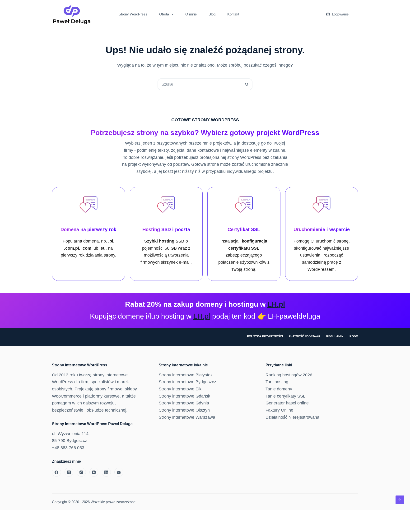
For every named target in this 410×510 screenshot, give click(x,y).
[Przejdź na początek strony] (400, 499)
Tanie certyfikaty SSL (285, 396)
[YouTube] (93, 472)
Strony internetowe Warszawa (187, 417)
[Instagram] (81, 472)
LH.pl (276, 304)
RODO (353, 336)
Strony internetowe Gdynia (184, 403)
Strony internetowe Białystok (186, 375)
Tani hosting (277, 381)
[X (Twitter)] (69, 472)
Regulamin (335, 336)
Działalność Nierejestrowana (292, 417)
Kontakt (233, 14)
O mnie (191, 14)
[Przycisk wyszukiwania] (246, 84)
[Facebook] (56, 472)
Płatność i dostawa (304, 336)
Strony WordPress (133, 14)
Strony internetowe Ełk (180, 389)
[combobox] (199, 84)
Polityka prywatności (265, 336)
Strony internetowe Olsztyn (184, 410)
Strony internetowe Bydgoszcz (187, 381)
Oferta (164, 14)
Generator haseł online (287, 403)
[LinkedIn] (106, 472)
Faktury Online (279, 410)
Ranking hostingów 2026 (289, 375)
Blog (212, 14)
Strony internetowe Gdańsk (184, 396)
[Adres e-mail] (118, 472)
